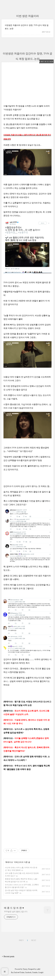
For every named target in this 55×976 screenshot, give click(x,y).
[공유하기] (11, 851)
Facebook (28, 972)
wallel (38, 969)
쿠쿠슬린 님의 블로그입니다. (16, 912)
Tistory (25, 969)
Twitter (22, 972)
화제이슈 (9, 862)
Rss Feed (14, 972)
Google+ (41, 972)
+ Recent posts (8, 956)
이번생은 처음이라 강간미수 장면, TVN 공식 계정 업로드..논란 (26, 27)
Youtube (35, 972)
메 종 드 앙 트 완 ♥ (14, 908)
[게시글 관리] (14, 851)
